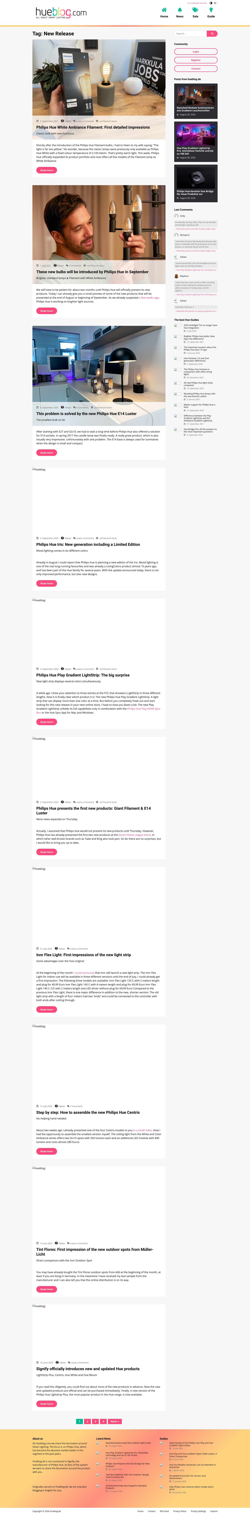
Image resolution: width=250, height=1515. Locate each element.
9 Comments (75, 265)
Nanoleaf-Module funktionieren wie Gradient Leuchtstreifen (195, 109)
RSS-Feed (164, 1511)
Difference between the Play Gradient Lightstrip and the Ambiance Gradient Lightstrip (198, 418)
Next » (115, 1421)
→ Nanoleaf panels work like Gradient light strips (195, 229)
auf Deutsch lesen (108, 121)
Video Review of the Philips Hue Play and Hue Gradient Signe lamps (191, 1444)
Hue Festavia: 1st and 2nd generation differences (196, 359)
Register (196, 60)
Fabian (68, 121)
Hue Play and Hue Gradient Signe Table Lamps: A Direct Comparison (193, 1455)
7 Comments (76, 1106)
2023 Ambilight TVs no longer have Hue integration (200, 326)
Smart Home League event (135, 835)
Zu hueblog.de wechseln (197, 3)
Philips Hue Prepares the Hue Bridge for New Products (127, 1464)
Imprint (214, 1511)
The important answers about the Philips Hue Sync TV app (200, 348)
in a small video (142, 1130)
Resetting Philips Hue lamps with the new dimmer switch (199, 395)
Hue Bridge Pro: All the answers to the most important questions (200, 430)
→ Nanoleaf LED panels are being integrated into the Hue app (196, 311)
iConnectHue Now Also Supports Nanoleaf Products (126, 1486)
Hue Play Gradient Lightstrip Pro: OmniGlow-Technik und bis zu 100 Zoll (195, 151)
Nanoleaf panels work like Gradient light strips (128, 1443)
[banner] (61, 12)
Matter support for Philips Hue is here (199, 406)
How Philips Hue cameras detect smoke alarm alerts (191, 1488)
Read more (47, 170)
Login (196, 51)
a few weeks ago (149, 297)
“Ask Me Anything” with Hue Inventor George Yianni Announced (127, 1475)
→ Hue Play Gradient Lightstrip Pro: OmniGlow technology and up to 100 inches (196, 270)
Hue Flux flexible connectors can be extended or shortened (192, 1466)
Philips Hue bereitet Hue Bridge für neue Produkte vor (195, 193)
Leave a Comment (85, 121)
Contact (195, 68)
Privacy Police (179, 1511)
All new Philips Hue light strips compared (198, 384)
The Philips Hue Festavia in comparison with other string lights (198, 372)
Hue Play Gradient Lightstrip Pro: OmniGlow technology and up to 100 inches (127, 1454)
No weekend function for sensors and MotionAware (187, 1477)
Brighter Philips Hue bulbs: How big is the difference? (199, 337)
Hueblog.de (61, 1486)
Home (141, 1511)
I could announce (83, 973)
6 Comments (82, 407)
